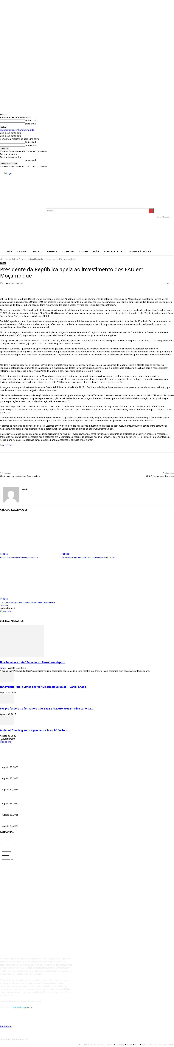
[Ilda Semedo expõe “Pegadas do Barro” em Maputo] (22, 656)
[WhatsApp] (33, 459)
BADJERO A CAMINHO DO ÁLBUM (17, 821)
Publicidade (6, 1026)
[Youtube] (163, 213)
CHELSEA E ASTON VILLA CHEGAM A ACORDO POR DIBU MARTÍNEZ (33, 798)
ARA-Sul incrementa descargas (160, 476)
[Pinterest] (24, 459)
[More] (60, 290)
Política (15, 259)
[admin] (2, 283)
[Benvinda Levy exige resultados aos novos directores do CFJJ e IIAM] (91, 534)
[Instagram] (163, 207)
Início (2, 259)
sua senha (30, 123)
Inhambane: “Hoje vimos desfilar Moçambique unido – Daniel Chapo (43, 686)
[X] (14, 459)
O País (10, 445)
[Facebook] (157, 207)
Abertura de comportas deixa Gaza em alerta (20, 476)
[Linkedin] (169, 207)
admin (8, 283)
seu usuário (31, 120)
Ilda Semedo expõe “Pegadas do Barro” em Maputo (32, 662)
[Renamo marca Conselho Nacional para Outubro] (29, 534)
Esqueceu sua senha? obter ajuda (17, 129)
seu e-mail (30, 141)
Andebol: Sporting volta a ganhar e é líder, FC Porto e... (34, 730)
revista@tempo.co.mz (23, 1007)
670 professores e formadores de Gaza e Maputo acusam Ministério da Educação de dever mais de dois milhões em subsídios (58, 784)
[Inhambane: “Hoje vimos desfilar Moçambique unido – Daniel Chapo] (7, 681)
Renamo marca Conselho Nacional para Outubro (19, 557)
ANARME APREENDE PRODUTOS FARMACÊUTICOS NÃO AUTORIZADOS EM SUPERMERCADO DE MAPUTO (50, 810)
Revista (8, 259)
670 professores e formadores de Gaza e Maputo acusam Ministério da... (46, 708)
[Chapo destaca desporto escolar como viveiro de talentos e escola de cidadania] (29, 579)
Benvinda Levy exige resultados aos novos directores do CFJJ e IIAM (88, 557)
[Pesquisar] (151, 210)
